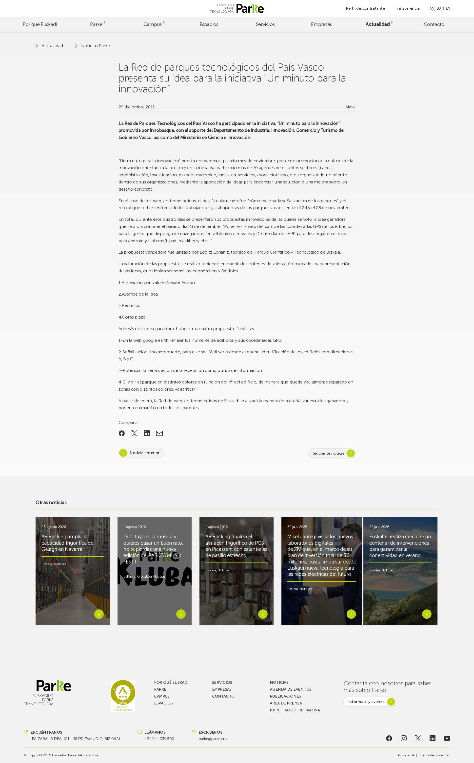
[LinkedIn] (432, 738)
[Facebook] (389, 738)
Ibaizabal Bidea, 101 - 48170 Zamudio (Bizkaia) (75, 738)
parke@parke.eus (213, 738)
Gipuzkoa (144, 576)
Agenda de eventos (291, 689)
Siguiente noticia (328, 453)
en (448, 8)
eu (438, 8)
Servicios (265, 24)
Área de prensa (286, 703)
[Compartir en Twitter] (134, 433)
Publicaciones (285, 696)
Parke (96, 24)
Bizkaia (46, 564)
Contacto (434, 24)
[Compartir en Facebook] (121, 433)
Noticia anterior (144, 452)
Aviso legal (406, 755)
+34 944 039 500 (159, 738)
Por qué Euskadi (40, 24)
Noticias (60, 564)
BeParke (129, 576)
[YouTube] (447, 738)
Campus (152, 24)
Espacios (209, 24)
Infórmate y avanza (366, 701)
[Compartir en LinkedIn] (146, 433)
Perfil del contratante (365, 8)
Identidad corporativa (295, 710)
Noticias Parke (95, 45)
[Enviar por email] (159, 433)
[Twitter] (418, 738)
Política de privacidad (434, 755)
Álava (350, 107)
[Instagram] (403, 738)
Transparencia (407, 8)
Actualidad (378, 24)
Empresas (321, 24)
